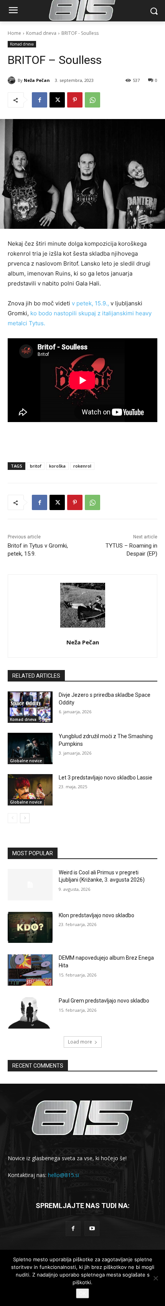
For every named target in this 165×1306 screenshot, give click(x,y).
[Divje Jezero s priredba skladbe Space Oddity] (30, 707)
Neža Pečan (37, 80)
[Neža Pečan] (13, 80)
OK (82, 1293)
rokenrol (82, 466)
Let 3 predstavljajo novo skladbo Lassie (105, 777)
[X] (57, 100)
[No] (155, 1278)
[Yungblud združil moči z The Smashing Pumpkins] (30, 748)
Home (14, 33)
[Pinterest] (74, 100)
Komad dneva (41, 33)
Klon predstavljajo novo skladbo (96, 915)
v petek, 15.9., (90, 303)
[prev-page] (12, 818)
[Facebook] (39, 100)
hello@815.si (63, 1175)
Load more (80, 1042)
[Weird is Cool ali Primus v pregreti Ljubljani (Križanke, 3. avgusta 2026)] (30, 884)
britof (35, 466)
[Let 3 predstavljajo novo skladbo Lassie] (30, 789)
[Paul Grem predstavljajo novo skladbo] (30, 1013)
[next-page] (25, 818)
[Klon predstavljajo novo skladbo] (30, 927)
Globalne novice (26, 760)
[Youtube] (91, 1228)
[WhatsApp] (92, 100)
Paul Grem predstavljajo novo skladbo (104, 1001)
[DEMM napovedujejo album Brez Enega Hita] (30, 970)
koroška (57, 466)
